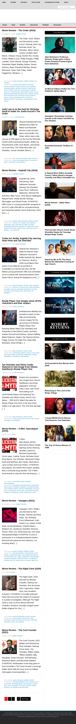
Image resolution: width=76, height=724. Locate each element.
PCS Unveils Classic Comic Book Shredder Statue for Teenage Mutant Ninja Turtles (60, 232)
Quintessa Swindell (10, 558)
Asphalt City (17, 223)
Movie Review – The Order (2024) (18, 30)
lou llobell (18, 557)
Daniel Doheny (20, 86)
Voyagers (27, 560)
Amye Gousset (30, 682)
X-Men (21, 492)
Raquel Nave (21, 228)
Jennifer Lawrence (20, 487)
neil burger (35, 557)
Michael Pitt (23, 226)
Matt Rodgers (17, 158)
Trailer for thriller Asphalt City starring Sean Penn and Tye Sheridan (21, 239)
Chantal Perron (9, 86)
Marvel (15, 489)
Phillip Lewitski (20, 95)
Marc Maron (24, 92)
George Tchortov (22, 88)
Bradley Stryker (28, 84)
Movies (15, 81)
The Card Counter (25, 685)
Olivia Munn (12, 490)
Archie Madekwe (18, 553)
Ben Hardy (27, 485)
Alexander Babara (19, 682)
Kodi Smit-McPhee (33, 487)
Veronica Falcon (9, 560)
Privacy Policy (31, 716)
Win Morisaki (25, 356)
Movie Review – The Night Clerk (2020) (21, 568)
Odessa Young (33, 94)
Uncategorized (9, 483)
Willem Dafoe (23, 687)
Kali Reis (31, 224)
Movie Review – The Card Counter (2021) (19, 631)
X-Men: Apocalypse (29, 492)
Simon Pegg (28, 354)
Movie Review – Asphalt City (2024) (20, 170)
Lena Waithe (17, 353)
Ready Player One (18, 354)
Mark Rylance (26, 353)
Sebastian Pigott (9, 99)
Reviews (20, 81)
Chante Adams (29, 553)
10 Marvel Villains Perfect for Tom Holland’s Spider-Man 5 (60, 90)
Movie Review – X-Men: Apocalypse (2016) (20, 429)
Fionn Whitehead (15, 555)
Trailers (35, 158)
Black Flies (25, 287)
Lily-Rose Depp (8, 557)
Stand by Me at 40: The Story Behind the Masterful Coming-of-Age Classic (59, 262)
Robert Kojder (29, 81)
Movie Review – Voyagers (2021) (18, 500)
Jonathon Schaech (17, 620)
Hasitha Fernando (19, 616)
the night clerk (9, 622)
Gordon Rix (32, 88)
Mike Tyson (31, 226)
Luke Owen (16, 481)
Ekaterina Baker (17, 684)
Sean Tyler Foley (27, 97)
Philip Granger (9, 95)
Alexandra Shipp (18, 485)
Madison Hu (26, 557)
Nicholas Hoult (23, 94)
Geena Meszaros (9, 88)
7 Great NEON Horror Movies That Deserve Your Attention (58, 419)
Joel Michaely (27, 684)
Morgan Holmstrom (10, 94)
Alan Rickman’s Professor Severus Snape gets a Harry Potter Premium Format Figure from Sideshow (58, 60)
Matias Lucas (33, 92)
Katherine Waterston (11, 226)
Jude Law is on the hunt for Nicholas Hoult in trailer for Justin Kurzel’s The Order (21, 111)
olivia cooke (35, 353)
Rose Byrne (29, 490)
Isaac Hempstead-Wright (30, 555)
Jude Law (17, 90)
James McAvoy (8, 487)
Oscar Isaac (21, 490)
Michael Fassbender (25, 489)
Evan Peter (35, 485)
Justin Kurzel (15, 92)
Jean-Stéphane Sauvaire (19, 224)
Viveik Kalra (20, 560)
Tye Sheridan (27, 99)
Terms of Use (21, 716)
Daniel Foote (25, 223)
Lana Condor (8, 489)
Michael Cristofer (31, 620)
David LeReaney (31, 86)
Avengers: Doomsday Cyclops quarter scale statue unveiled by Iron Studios (59, 118)
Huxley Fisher (8, 90)
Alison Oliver (17, 84)
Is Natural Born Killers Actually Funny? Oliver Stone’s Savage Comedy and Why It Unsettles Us (60, 175)
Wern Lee (34, 560)
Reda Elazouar (23, 558)
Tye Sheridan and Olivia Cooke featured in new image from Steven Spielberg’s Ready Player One (20, 366)
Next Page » (25, 699)
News (29, 158)
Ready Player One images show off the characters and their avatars (21, 302)
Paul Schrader (13, 685)
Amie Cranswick (17, 285)
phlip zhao (7, 354)
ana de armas (17, 618)
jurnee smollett (24, 160)
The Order (19, 99)
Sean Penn (29, 228)
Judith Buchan (25, 90)
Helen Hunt (26, 618)
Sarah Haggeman (15, 97)
